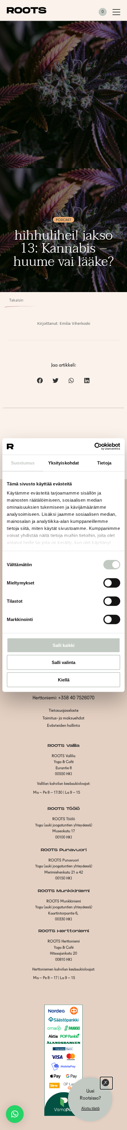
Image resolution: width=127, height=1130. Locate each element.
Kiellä (63, 679)
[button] (40, 380)
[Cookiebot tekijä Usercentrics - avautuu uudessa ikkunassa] (94, 446)
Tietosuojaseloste (64, 711)
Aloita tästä (90, 1109)
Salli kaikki (63, 645)
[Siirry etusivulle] (26, 12)
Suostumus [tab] (23, 462)
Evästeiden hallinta (63, 726)
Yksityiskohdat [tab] (63, 462)
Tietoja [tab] (104, 462)
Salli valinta (63, 662)
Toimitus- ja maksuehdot (63, 718)
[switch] (111, 582)
